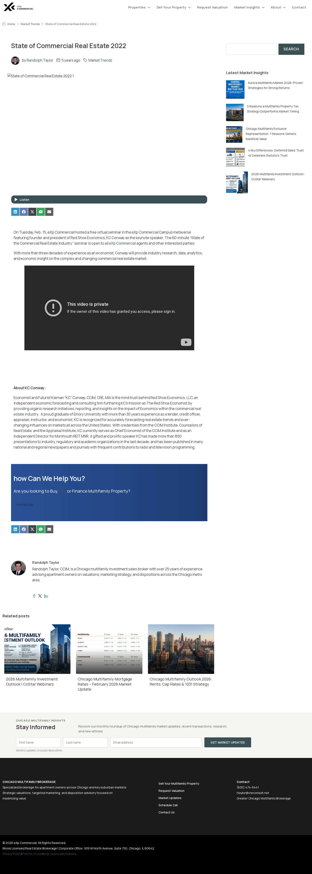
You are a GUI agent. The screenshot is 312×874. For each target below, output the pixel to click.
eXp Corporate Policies (60, 854)
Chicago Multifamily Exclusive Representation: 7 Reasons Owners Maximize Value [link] (271, 134)
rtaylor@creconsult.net (253, 793)
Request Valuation (212, 7)
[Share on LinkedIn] (15, 212)
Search (291, 49)
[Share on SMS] (41, 212)
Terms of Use (32, 854)
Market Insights (247, 7)
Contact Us (167, 812)
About (276, 7)
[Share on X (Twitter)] (32, 212)
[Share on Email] (49, 212)
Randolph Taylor (40, 60)
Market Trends (30, 24)
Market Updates (170, 798)
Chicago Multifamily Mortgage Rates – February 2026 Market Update (105, 684)
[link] (235, 89)
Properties (137, 7)
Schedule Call (168, 805)
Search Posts (237, 40)
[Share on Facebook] (24, 212)
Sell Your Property (171, 7)
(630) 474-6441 (248, 787)
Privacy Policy (12, 854)
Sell (62, 491)
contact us (24, 504)
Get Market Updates (228, 742)
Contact (299, 7)
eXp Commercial (122, 243)
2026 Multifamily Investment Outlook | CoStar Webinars (32, 681)
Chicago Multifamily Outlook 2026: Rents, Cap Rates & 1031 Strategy (181, 681)
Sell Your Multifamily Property (179, 783)
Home (11, 24)
